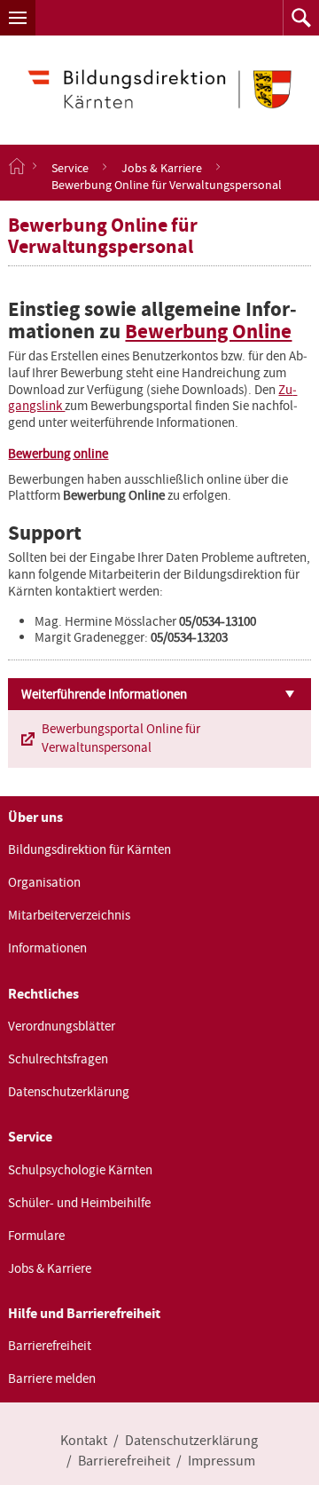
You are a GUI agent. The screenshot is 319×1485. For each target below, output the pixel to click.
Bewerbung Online (208, 331)
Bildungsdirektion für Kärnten (89, 849)
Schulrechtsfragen (58, 1059)
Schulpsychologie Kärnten (80, 1170)
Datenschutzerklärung (68, 1092)
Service (70, 167)
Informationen (47, 948)
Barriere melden (52, 1378)
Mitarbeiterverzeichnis (69, 915)
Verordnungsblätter (61, 1026)
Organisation (44, 882)
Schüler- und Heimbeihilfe (79, 1203)
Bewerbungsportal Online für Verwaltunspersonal (121, 738)
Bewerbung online (58, 453)
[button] (17, 18)
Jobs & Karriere (161, 167)
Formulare (36, 1235)
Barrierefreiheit (49, 1346)
